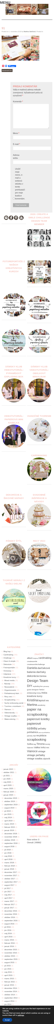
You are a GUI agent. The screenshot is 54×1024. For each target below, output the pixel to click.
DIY (29, 685)
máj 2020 (7, 782)
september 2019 (10, 805)
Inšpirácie (7, 674)
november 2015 (10, 953)
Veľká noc (44, 747)
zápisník (46, 759)
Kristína (32, 700)
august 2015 (9, 962)
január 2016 (9, 946)
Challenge (8, 658)
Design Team (37, 681)
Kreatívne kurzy (10, 677)
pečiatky (42, 728)
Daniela (32, 668)
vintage (41, 751)
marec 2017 (9, 901)
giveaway (46, 686)
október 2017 (9, 879)
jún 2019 (7, 814)
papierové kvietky (38, 719)
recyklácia (41, 735)
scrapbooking (36, 739)
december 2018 (10, 834)
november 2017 (10, 875)
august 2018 (9, 846)
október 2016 (9, 917)
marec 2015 (9, 979)
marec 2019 (9, 824)
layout (41, 700)
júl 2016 (7, 927)
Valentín (30, 748)
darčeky (41, 672)
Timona (40, 743)
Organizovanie (10, 690)
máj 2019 (8, 817)
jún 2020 (7, 779)
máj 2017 (8, 895)
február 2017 (9, 904)
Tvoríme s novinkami (12, 706)
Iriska (44, 692)
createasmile (32, 661)
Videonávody (9, 713)
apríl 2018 (8, 859)
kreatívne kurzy (34, 696)
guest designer (33, 690)
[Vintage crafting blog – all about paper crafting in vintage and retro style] (27, 14)
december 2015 (10, 950)
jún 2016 (7, 930)
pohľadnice (32, 732)
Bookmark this (7, 70)
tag (34, 744)
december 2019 (10, 798)
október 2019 (9, 801)
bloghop (35, 658)
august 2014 (9, 1001)
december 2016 (10, 911)
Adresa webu (16, 156)
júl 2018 (7, 850)
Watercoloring (9, 719)
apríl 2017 (8, 898)
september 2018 (10, 843)
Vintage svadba (10, 716)
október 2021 (9, 772)
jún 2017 (7, 892)
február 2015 (9, 982)
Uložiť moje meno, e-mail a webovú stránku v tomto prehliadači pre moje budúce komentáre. (20, 184)
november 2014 (10, 991)
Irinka (39, 693)
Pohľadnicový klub (11, 693)
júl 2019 (7, 811)
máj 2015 (8, 972)
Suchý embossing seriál (13, 703)
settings (21, 1015)
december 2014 (10, 988)
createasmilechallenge (36, 664)
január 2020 (8, 795)
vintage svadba (34, 758)
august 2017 (9, 885)
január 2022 (8, 769)
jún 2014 (7, 1004)
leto (47, 701)
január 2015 (9, 985)
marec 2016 (9, 940)
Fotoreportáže (9, 668)
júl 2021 (7, 776)
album (30, 658)
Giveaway (7, 671)
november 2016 (10, 914)
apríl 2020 (8, 785)
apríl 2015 (8, 975)
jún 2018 (7, 853)
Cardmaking (8, 655)
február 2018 (9, 866)
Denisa (42, 676)
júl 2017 (7, 888)
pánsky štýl (31, 736)
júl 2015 (7, 966)
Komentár (18, 101)
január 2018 (9, 869)
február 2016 (9, 943)
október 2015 (9, 956)
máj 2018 (8, 856)
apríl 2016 (8, 937)
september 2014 (10, 998)
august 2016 (9, 924)
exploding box (38, 686)
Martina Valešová (30, 31)
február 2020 (9, 792)
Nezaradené (9, 687)
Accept (7, 1020)
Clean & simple (9, 661)
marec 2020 (8, 788)
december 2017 (10, 872)
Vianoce (7, 709)
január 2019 (9, 830)
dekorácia (33, 675)
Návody (7, 684)
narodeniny (41, 705)
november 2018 (10, 837)
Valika (37, 747)
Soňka (30, 744)
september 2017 (10, 882)
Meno (16, 133)
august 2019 (9, 808)
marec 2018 (9, 863)
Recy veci (8, 697)
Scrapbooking (9, 700)
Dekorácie (8, 664)
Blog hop (7, 651)
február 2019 (9, 827)
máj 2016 (8, 933)
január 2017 (9, 908)
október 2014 (9, 995)
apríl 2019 (8, 821)
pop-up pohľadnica (44, 732)
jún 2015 (7, 969)
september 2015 (10, 959)
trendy (47, 744)
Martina (32, 704)
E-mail (16, 144)
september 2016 (10, 921)
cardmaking (44, 657)
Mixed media (9, 680)
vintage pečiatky (36, 755)
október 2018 (9, 840)
